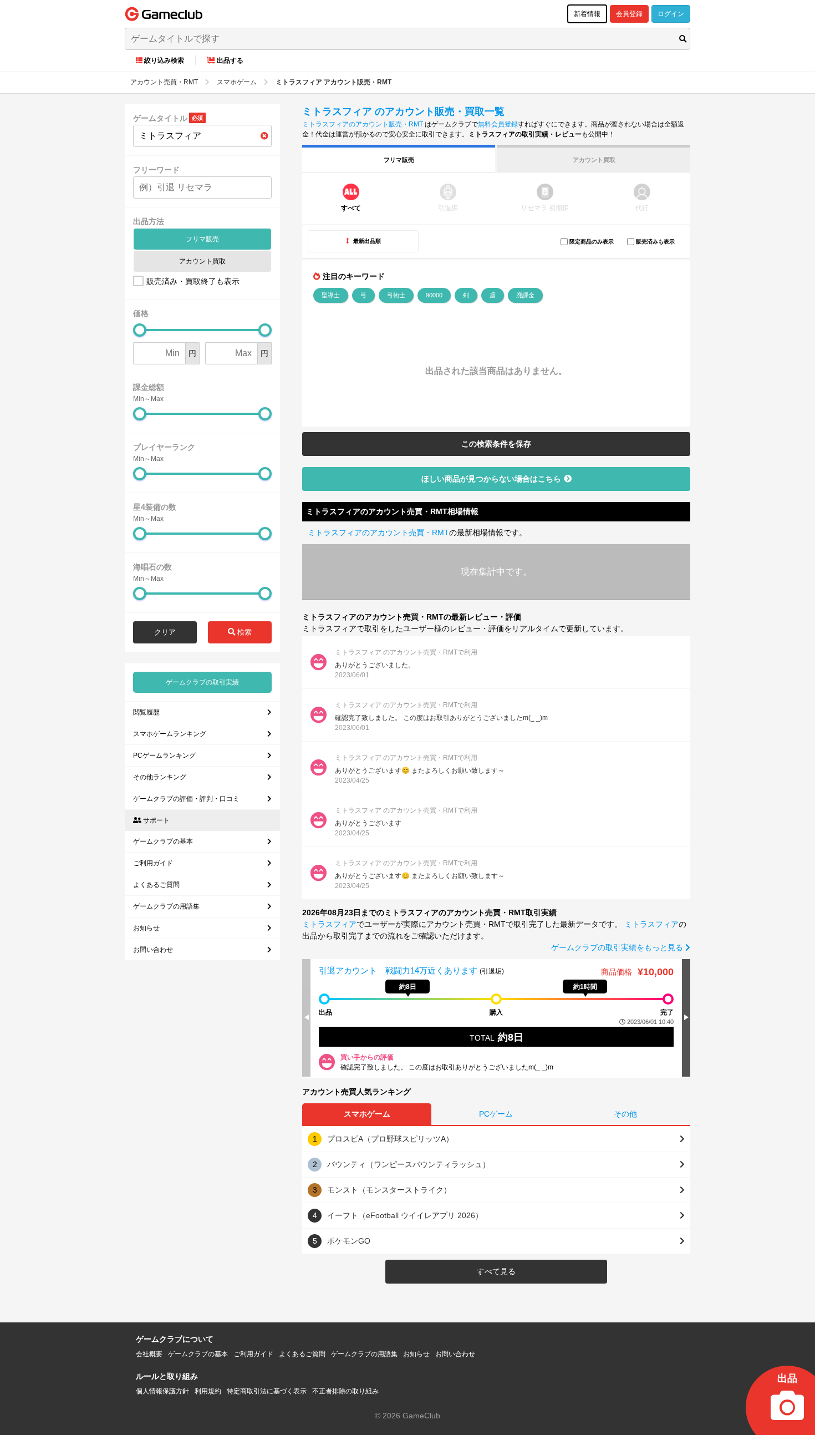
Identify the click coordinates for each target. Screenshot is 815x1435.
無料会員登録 (498, 124)
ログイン (671, 14)
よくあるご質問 (156, 885)
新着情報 (587, 14)
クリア (165, 632)
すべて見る (496, 1271)
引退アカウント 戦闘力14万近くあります (399, 970)
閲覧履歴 (146, 712)
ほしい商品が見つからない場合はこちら (491, 478)
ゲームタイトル (160, 118)
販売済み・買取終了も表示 (193, 281)
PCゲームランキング (164, 755)
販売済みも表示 (655, 242)
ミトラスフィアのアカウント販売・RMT (362, 124)
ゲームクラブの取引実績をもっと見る (618, 947)
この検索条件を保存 (496, 443)
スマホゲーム (367, 1113)
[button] (686, 1017)
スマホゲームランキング (169, 734)
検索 (243, 632)
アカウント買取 (202, 261)
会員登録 (629, 14)
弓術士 (396, 295)
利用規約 (208, 1391)
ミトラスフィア (329, 924)
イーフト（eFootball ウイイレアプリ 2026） (405, 1215)
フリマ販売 (202, 239)
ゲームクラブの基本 (163, 841)
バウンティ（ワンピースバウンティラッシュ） (408, 1164)
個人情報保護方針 (162, 1391)
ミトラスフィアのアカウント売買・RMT (378, 532)
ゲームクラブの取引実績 (202, 682)
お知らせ (146, 928)
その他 (625, 1113)
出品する (230, 60)
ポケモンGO (348, 1240)
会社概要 (149, 1354)
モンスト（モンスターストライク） (389, 1189)
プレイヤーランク (164, 447)
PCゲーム (496, 1113)
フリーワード (156, 169)
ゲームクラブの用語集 (166, 906)
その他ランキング (159, 777)
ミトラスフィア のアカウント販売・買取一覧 (403, 111)
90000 (434, 295)
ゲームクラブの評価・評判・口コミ (186, 799)
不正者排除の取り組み (345, 1391)
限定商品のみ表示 (591, 242)
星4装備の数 (154, 507)
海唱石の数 (152, 566)
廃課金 (525, 295)
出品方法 (148, 221)
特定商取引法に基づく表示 (267, 1391)
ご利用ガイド (153, 863)
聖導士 (331, 295)
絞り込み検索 (164, 60)
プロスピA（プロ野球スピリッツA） (390, 1138)
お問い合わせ (153, 950)
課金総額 (148, 387)
